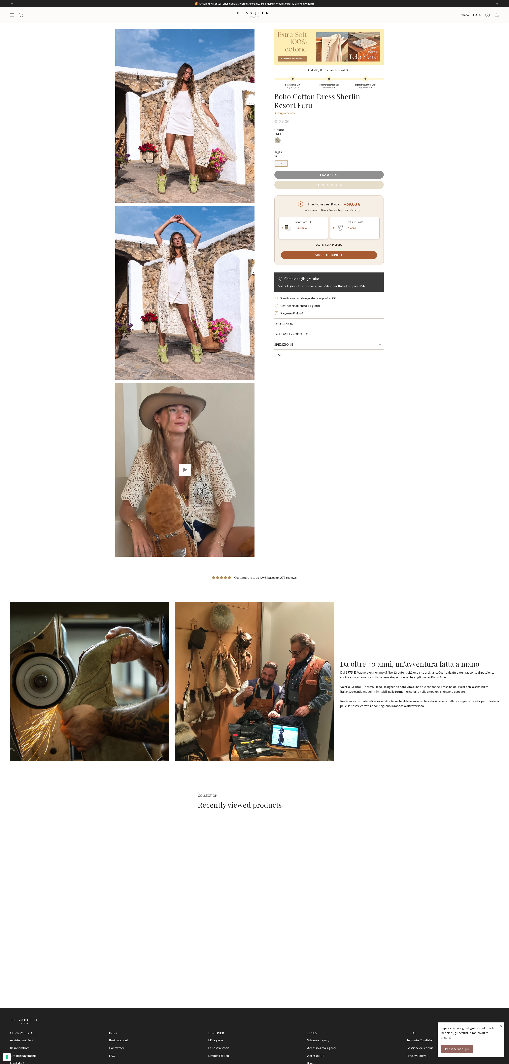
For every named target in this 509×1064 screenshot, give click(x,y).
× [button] (501, 1025)
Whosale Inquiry (318, 1040)
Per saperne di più (457, 1049)
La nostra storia (218, 1048)
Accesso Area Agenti (321, 1048)
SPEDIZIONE (283, 344)
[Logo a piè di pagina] (25, 1021)
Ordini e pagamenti (23, 1055)
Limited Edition (218, 1055)
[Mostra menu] (12, 15)
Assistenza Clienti (22, 1040)
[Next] (497, 3)
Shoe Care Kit (303, 222)
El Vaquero (215, 1040)
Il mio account (118, 1040)
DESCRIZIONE (284, 324)
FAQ (112, 1055)
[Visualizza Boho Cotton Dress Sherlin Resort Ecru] (184, 470)
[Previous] (12, 3)
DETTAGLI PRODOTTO (291, 334)
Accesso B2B (316, 1055)
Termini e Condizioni (420, 1040)
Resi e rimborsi (20, 1048)
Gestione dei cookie (419, 1048)
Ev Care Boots (355, 222)
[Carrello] (496, 15)
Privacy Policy (416, 1055)
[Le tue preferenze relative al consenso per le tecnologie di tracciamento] (7, 1057)
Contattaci (116, 1048)
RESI (277, 355)
